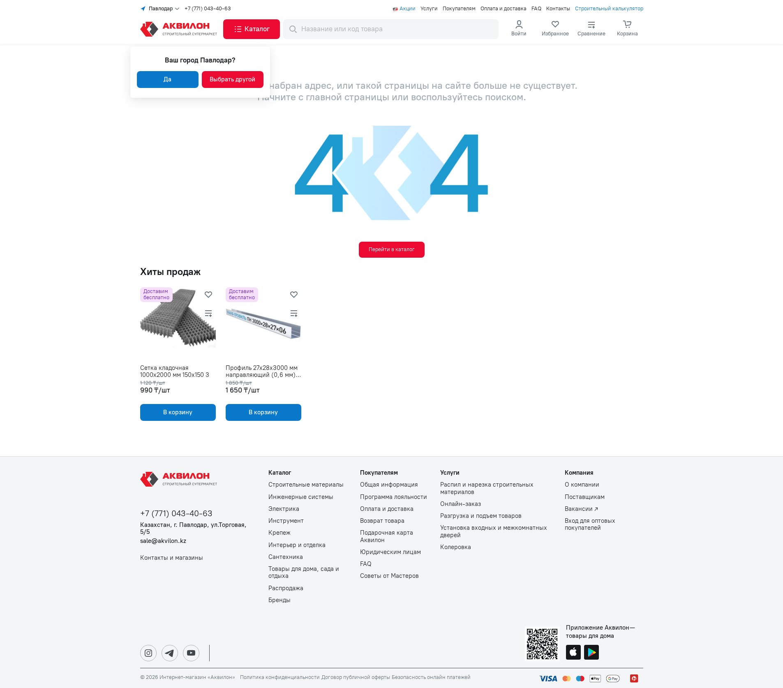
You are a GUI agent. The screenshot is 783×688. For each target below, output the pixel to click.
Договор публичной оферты (355, 677)
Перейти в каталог (392, 249)
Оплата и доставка (503, 9)
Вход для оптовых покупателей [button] (590, 524)
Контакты (558, 9)
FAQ (536, 9)
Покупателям (459, 9)
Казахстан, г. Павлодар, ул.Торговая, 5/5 (193, 529)
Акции (408, 9)
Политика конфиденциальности (280, 677)
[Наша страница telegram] (170, 653)
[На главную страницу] (180, 479)
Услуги (429, 9)
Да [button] (167, 79)
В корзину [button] (177, 412)
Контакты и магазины (171, 557)
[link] (555, 29)
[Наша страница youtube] (191, 653)
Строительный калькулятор (609, 9)
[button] (251, 29)
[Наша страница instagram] (148, 653)
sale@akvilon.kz (163, 541)
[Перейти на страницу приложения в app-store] (573, 653)
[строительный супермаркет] (180, 29)
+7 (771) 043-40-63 (208, 9)
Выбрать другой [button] (232, 79)
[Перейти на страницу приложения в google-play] (591, 653)
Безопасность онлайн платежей (431, 677)
